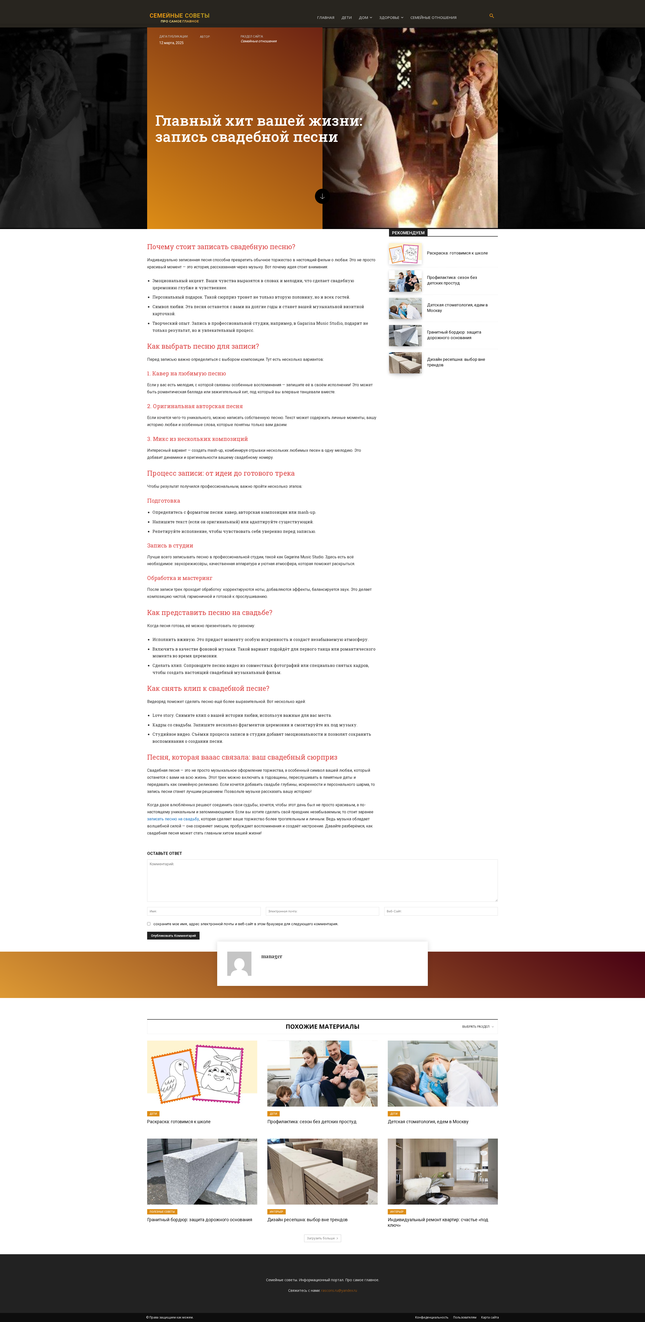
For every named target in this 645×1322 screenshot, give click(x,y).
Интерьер (276, 1211)
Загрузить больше (321, 1238)
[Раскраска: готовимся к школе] (405, 253)
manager (271, 956)
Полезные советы (162, 1211)
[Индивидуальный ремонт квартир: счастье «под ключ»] (443, 1172)
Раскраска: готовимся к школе (457, 252)
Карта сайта (490, 1317)
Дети (153, 1113)
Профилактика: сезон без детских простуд (452, 280)
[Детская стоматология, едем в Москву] (405, 308)
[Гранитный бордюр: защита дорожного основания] (405, 335)
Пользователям (464, 1317)
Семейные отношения (259, 41)
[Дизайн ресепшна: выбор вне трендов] (405, 362)
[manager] (241, 964)
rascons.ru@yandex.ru (339, 1290)
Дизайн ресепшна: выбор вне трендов (307, 1219)
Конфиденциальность (431, 1317)
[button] (492, 16)
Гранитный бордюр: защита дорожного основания (199, 1219)
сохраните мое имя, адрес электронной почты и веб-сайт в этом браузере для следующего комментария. (245, 924)
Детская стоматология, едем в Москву (428, 1121)
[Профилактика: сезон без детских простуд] (405, 281)
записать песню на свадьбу (173, 819)
